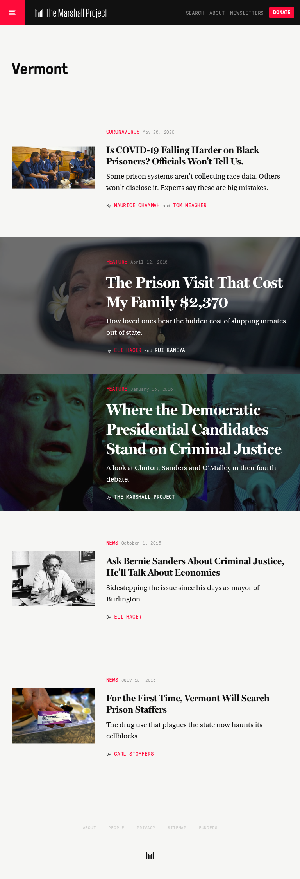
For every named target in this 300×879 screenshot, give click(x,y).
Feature (117, 260)
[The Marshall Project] (69, 12)
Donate (281, 12)
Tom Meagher (190, 205)
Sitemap (177, 827)
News (112, 542)
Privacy (146, 827)
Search (195, 12)
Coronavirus (123, 131)
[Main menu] (12, 12)
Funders (208, 827)
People (116, 827)
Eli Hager (127, 349)
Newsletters (247, 12)
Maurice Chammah (137, 205)
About (217, 12)
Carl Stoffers (134, 753)
